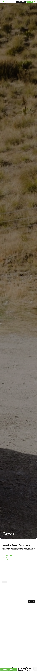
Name (20, 562)
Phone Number (21, 568)
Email (3, 568)
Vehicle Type (21, 574)
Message (3, 584)
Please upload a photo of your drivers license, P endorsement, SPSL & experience (16, 580)
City (2, 574)
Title (3, 562)
